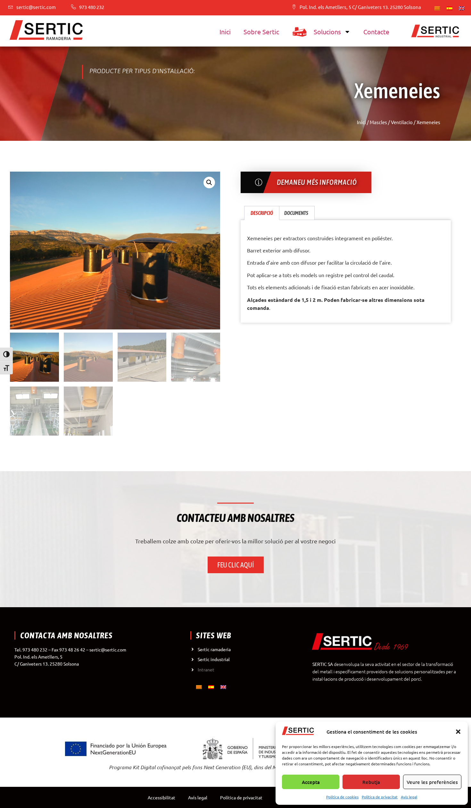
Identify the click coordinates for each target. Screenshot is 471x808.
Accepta (311, 782)
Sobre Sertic (261, 32)
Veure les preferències (432, 782)
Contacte (376, 32)
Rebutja (371, 782)
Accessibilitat (161, 797)
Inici (225, 32)
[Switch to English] (462, 7)
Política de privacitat (380, 796)
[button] (458, 731)
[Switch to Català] (437, 7)
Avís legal (409, 796)
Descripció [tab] (262, 213)
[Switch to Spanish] (449, 7)
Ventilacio (402, 122)
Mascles (378, 122)
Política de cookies (342, 796)
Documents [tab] (296, 213)
